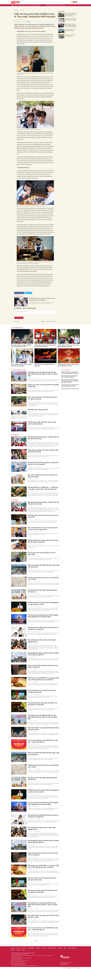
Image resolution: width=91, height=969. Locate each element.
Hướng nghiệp (31, 5)
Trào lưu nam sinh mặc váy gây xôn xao (70, 35)
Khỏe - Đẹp (25, 5)
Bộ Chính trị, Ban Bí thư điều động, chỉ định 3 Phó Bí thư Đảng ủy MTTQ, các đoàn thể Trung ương (70, 381)
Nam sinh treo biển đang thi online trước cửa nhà (70, 19)
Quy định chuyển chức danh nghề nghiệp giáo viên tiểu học (42, 591)
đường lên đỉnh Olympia (31, 308)
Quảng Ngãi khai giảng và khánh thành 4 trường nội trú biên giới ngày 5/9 (43, 654)
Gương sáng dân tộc (38, 519)
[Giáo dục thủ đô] (15, 2)
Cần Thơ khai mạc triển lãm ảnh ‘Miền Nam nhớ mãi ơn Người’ (21, 365)
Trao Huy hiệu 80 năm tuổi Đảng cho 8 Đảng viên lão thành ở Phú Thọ (70, 385)
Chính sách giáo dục (37, 453)
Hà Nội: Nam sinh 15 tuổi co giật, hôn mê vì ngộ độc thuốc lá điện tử (42, 299)
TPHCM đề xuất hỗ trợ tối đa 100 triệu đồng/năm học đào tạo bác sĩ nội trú (43, 603)
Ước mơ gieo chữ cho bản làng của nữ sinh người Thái (41, 553)
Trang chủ (16, 10)
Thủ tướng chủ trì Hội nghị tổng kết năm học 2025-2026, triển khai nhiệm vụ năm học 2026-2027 (43, 374)
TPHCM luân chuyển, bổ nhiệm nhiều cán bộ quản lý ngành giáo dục (42, 423)
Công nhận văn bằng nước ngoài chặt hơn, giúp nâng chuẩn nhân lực (43, 451)
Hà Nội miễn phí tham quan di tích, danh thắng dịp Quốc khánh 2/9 (68, 345)
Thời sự (20, 5)
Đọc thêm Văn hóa (18, 327)
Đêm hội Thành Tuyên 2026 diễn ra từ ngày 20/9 (44, 365)
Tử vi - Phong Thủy (36, 581)
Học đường (58, 5)
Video (34, 706)
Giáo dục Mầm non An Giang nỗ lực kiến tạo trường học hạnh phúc (42, 691)
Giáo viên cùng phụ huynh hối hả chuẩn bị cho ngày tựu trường (43, 475)
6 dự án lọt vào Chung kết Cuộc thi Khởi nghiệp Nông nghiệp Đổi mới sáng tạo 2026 (43, 616)
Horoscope (36, 491)
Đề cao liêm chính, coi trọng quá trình (70, 388)
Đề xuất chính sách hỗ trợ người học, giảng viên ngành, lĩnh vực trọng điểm (43, 463)
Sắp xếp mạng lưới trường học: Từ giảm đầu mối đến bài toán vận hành (43, 437)
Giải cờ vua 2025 (71, 948)
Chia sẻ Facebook (19, 292)
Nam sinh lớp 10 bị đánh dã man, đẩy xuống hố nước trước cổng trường (71, 25)
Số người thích (53, 321)
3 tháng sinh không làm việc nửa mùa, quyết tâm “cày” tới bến (43, 578)
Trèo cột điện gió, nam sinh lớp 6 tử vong (70, 30)
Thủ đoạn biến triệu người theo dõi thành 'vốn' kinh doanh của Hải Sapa (42, 703)
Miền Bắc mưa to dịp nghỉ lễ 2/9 (38, 409)
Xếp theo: (43, 321)
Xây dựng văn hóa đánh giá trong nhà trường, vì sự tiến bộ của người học (43, 628)
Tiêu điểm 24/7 (35, 377)
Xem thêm (35, 941)
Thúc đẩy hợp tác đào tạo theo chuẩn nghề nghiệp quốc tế (41, 640)
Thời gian (48, 321)
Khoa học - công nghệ (38, 544)
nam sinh (24, 308)
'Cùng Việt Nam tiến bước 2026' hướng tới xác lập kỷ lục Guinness (68, 365)
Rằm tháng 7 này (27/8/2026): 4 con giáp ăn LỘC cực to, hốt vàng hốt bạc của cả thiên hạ (43, 678)
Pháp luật (35, 388)
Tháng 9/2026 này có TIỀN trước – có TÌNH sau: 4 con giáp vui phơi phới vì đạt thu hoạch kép (43, 488)
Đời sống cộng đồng (50, 5)
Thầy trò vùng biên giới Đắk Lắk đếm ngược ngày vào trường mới (43, 566)
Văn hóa (43, 5)
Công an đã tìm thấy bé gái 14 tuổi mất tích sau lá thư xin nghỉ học (43, 666)
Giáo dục (16, 5)
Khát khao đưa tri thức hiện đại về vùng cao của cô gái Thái (43, 516)
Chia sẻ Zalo (29, 292)
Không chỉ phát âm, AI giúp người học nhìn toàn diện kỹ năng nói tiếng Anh (43, 541)
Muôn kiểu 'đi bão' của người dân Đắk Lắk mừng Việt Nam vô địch (21, 345)
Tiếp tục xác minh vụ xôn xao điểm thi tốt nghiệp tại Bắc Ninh (43, 385)
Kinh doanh (37, 5)
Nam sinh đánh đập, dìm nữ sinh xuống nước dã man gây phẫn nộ (70, 14)
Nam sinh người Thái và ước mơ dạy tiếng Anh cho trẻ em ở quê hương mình (43, 528)
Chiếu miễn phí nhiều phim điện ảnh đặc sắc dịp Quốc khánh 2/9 (45, 345)
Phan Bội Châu (18, 308)
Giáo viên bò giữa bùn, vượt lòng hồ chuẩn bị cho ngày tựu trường (42, 398)
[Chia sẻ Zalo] (12, 13)
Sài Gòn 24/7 (18, 949)
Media (63, 5)
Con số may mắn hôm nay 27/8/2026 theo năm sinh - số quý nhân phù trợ (43, 741)
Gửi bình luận (19, 317)
